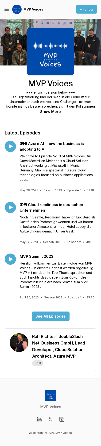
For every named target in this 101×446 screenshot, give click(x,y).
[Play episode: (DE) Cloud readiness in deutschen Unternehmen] (10, 207)
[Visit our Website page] (61, 419)
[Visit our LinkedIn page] (39, 419)
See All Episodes (50, 316)
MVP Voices (33, 9)
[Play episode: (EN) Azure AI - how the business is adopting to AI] (10, 146)
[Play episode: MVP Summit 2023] (10, 259)
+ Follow (86, 9)
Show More (50, 111)
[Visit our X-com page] (50, 419)
